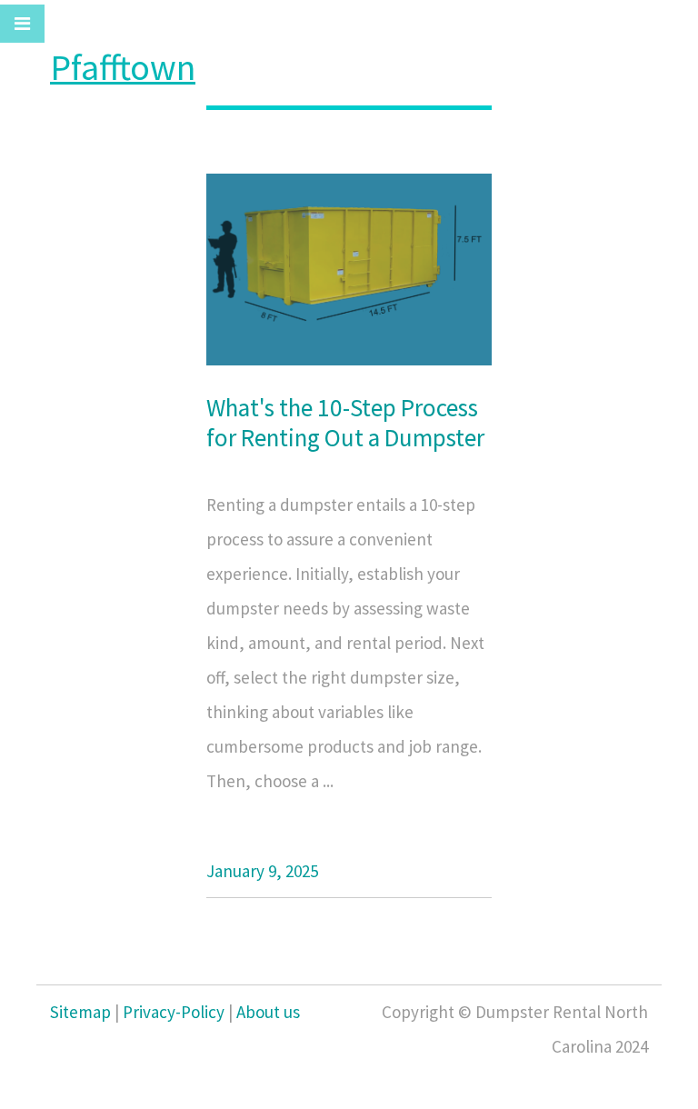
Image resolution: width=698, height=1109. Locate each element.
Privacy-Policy (173, 1012)
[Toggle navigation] (22, 24)
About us (268, 1012)
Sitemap (80, 1012)
